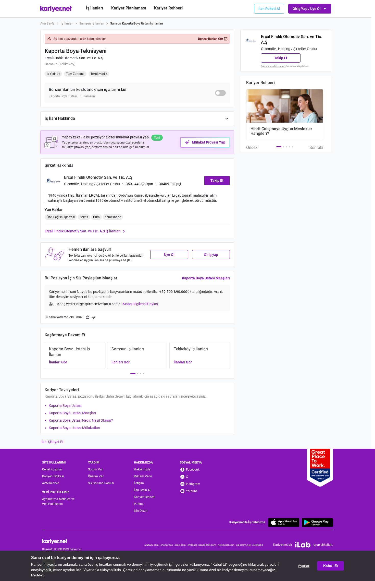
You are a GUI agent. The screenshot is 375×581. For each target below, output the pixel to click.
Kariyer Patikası (53, 476)
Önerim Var (96, 476)
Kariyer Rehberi (144, 497)
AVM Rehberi (50, 483)
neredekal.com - (227, 545)
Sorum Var (95, 469)
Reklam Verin (143, 476)
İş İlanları (94, 8)
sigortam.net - (244, 545)
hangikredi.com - (208, 545)
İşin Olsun (140, 511)
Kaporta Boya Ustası (65, 406)
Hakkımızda (142, 469)
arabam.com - (152, 545)
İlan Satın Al (142, 490)
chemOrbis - (167, 545)
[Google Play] (317, 522)
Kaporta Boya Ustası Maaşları (206, 278)
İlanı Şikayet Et (52, 442)
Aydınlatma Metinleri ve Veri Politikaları (58, 501)
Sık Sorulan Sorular (101, 483)
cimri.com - (181, 545)
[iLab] (302, 545)
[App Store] (283, 522)
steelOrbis (257, 545)
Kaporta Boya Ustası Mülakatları (74, 428)
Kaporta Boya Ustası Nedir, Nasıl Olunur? (81, 420)
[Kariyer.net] (61, 541)
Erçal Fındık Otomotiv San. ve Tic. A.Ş (74, 58)
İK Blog (139, 504)
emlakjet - (193, 545)
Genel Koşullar (52, 469)
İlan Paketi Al (269, 9)
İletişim (139, 483)
